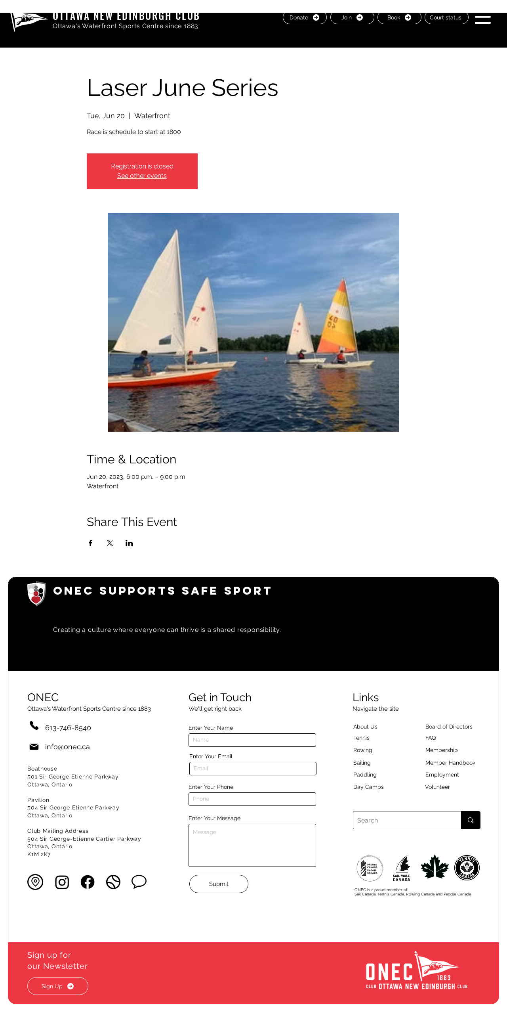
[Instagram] (62, 882)
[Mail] (34, 746)
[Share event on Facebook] (90, 543)
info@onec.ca (67, 746)
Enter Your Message (214, 818)
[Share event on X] (110, 543)
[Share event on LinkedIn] (129, 543)
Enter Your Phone (211, 787)
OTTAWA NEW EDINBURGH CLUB (126, 15)
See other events (142, 176)
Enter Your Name (211, 728)
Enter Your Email (211, 756)
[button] (483, 17)
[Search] (470, 820)
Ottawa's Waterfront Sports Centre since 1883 (125, 26)
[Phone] (34, 725)
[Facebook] (87, 882)
